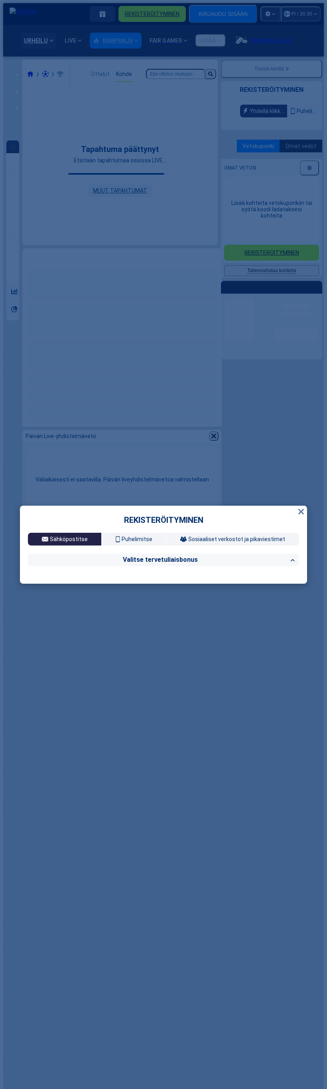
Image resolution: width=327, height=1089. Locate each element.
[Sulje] (301, 443)
